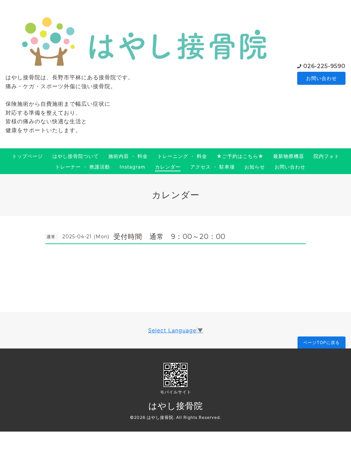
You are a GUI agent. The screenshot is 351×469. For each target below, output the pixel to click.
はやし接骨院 (175, 406)
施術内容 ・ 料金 (128, 156)
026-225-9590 (324, 66)
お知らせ (254, 167)
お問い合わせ (321, 78)
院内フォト (326, 156)
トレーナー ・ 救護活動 (82, 167)
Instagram (132, 167)
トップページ (27, 156)
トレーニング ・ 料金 (182, 156)
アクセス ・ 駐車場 (212, 167)
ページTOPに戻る (321, 342)
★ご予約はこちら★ (240, 156)
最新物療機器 (288, 156)
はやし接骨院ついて (75, 156)
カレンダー (168, 167)
